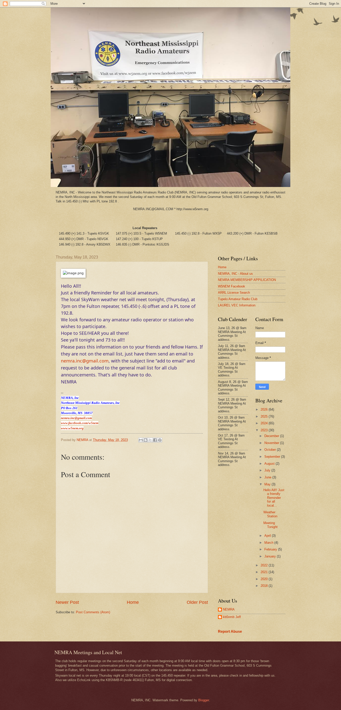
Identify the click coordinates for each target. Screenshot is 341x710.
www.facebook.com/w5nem (79, 423)
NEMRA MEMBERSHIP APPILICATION (247, 280)
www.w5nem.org (72, 428)
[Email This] (140, 440)
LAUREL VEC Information (236, 305)
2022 (265, 565)
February (271, 549)
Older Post (197, 602)
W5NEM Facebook (231, 286)
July (267, 470)
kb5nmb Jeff (232, 617)
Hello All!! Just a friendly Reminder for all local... (273, 497)
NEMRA (229, 609)
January (270, 556)
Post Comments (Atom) (93, 612)
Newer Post (67, 602)
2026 (265, 409)
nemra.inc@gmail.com (85, 361)
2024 (265, 423)
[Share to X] (150, 440)
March (269, 542)
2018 (265, 586)
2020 (265, 579)
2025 (265, 416)
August (270, 463)
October (270, 449)
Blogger (203, 700)
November (272, 443)
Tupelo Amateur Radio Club (237, 299)
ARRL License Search (234, 292)
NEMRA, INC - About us (235, 273)
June (268, 477)
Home (133, 602)
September (272, 456)
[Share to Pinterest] (159, 440)
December (272, 436)
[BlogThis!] (145, 440)
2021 (265, 572)
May (268, 484)
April (268, 535)
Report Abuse (230, 631)
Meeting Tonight (270, 525)
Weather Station (270, 514)
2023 (265, 430)
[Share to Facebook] (155, 440)
